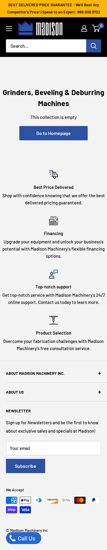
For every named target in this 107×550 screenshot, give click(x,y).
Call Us (26, 538)
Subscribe (25, 466)
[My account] (84, 28)
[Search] (93, 45)
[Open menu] (9, 28)
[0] (96, 28)
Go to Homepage (53, 133)
